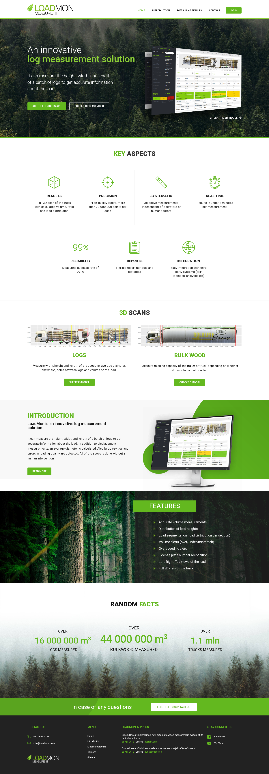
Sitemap (91, 757)
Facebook (219, 736)
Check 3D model (79, 382)
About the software (46, 106)
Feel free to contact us (173, 707)
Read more (39, 471)
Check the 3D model (224, 118)
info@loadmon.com (44, 743)
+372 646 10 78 (41, 736)
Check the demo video (89, 106)
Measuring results (189, 10)
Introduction (161, 10)
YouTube (218, 743)
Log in (234, 10)
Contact (214, 10)
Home (141, 10)
